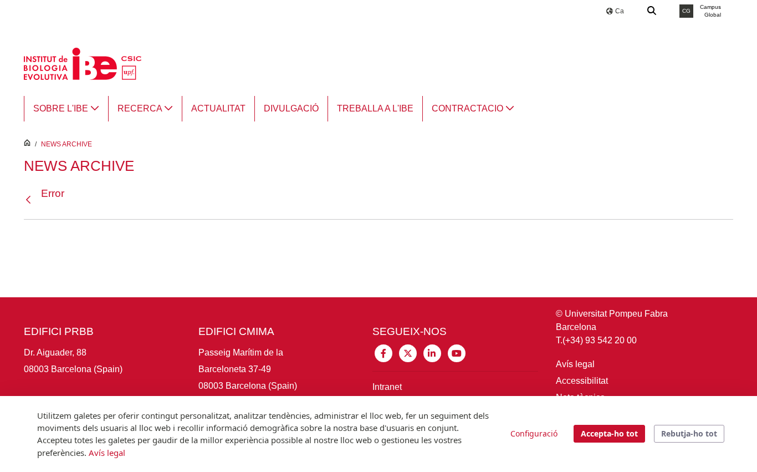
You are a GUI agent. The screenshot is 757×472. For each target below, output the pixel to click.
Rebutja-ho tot (689, 433)
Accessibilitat (582, 380)
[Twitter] (408, 352)
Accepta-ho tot (609, 433)
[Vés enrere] (31, 200)
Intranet (387, 387)
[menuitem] (66, 108)
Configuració (533, 433)
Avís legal (575, 364)
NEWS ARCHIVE (66, 144)
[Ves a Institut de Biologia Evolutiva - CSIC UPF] (82, 63)
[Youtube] (457, 352)
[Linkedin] (432, 352)
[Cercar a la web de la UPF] (652, 11)
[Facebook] (383, 352)
